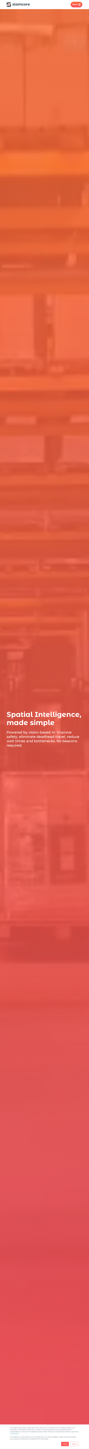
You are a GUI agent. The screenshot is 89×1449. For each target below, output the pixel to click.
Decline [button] (74, 1444)
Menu (75, 4)
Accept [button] (65, 1444)
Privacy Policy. (14, 1433)
